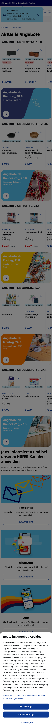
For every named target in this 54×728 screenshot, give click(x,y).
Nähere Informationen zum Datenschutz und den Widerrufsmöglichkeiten (24, 697)
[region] (26, 680)
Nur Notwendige (26, 714)
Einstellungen (26, 722)
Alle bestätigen (26, 706)
